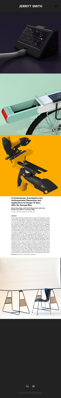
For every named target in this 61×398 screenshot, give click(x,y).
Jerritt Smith (30, 6)
